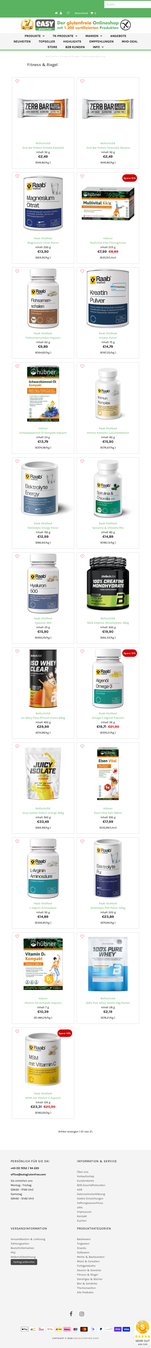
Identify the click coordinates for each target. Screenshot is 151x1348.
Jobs (80, 1207)
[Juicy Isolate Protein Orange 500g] (43, 774)
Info (96, 47)
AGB (79, 1189)
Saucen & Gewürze (89, 1270)
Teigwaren (83, 1243)
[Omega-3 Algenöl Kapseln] (108, 679)
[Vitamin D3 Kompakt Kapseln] (43, 964)
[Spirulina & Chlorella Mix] (108, 489)
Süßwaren (83, 1252)
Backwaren (84, 1239)
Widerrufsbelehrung (23, 1257)
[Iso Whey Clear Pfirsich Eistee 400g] (43, 679)
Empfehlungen (101, 41)
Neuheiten (22, 41)
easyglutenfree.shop (86, 1338)
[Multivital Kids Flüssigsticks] (108, 203)
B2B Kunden (75, 47)
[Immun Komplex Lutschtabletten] (108, 394)
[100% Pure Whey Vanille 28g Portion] (108, 964)
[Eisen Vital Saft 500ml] (108, 774)
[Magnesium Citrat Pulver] (43, 203)
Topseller (47, 41)
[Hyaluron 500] (43, 584)
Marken (91, 36)
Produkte (33, 36)
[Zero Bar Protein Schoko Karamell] (43, 108)
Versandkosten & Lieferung (28, 1239)
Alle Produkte (85, 1292)
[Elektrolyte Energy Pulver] (43, 489)
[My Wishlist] (68, 13)
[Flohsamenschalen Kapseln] (43, 298)
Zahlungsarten (20, 1243)
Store (52, 47)
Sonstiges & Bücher (89, 1279)
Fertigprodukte (86, 1265)
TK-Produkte (63, 36)
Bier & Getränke (87, 1283)
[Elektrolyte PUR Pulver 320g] (108, 869)
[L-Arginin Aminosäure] (43, 869)
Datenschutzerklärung (91, 1194)
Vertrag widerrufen (24, 1262)
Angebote (118, 36)
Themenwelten (86, 1288)
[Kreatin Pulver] (108, 298)
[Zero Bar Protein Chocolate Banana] (108, 108)
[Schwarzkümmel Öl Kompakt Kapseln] (43, 394)
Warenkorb (85, 13)
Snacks (81, 1248)
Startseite (51, 56)
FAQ (13, 1252)
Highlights (72, 41)
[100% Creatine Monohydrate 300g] (108, 584)
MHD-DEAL (130, 41)
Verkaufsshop (85, 1176)
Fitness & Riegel (70, 56)
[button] (17, 81)
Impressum (84, 1211)
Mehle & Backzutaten (91, 1257)
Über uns (82, 1171)
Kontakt (82, 1216)
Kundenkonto (85, 1180)
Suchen (82, 1220)
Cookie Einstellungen (90, 1198)
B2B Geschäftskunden (91, 1185)
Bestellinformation (22, 1248)
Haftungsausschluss (90, 1203)
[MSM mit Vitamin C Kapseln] (43, 1059)
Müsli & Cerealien (88, 1261)
